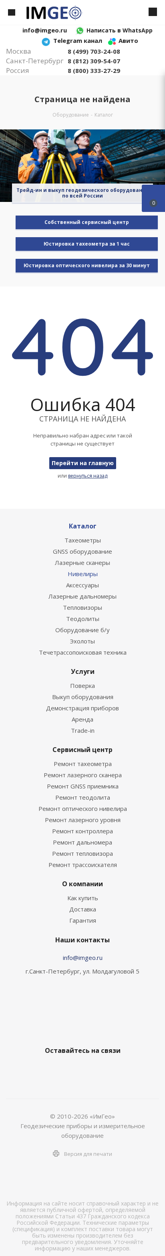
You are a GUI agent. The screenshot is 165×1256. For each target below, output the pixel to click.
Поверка (82, 685)
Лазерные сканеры (82, 562)
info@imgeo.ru (83, 958)
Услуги (83, 671)
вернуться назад (87, 475)
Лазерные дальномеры (82, 596)
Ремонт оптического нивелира (82, 808)
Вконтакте (50, 1069)
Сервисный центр (82, 749)
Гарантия (82, 920)
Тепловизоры (82, 607)
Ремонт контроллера (82, 831)
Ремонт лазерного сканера (83, 775)
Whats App (111, 1069)
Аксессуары (82, 585)
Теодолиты (82, 619)
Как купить (82, 898)
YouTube (90, 1069)
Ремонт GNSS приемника (83, 786)
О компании (82, 883)
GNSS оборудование (82, 551)
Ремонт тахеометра (83, 764)
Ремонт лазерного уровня (83, 820)
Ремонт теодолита (82, 797)
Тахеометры (82, 540)
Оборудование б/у (82, 630)
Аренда (82, 719)
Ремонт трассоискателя (82, 865)
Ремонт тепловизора (82, 853)
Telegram (70, 1069)
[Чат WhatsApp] (80, 30)
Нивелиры (83, 574)
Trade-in (83, 730)
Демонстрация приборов (82, 708)
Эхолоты (82, 641)
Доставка (82, 909)
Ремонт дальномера (82, 842)
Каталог (83, 526)
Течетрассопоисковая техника (83, 652)
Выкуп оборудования (82, 697)
